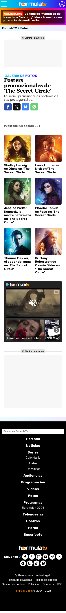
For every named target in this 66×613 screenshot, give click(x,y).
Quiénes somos (24, 575)
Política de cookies (46, 580)
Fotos (24, 28)
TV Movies (33, 469)
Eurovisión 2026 (33, 507)
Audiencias (33, 475)
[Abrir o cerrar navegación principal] (4, 4)
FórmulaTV (9, 28)
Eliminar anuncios (34, 37)
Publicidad (34, 584)
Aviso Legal (43, 575)
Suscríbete (33, 534)
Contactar (49, 584)
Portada (33, 439)
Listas (33, 463)
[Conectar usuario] (62, 4)
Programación (33, 482)
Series (33, 452)
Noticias (33, 445)
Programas (33, 502)
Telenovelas (33, 514)
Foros (33, 528)
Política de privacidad (19, 580)
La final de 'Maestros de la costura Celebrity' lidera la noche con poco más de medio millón (32, 16)
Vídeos (33, 489)
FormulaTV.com (24, 591)
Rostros (33, 521)
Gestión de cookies (13, 584)
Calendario (33, 457)
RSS (59, 584)
